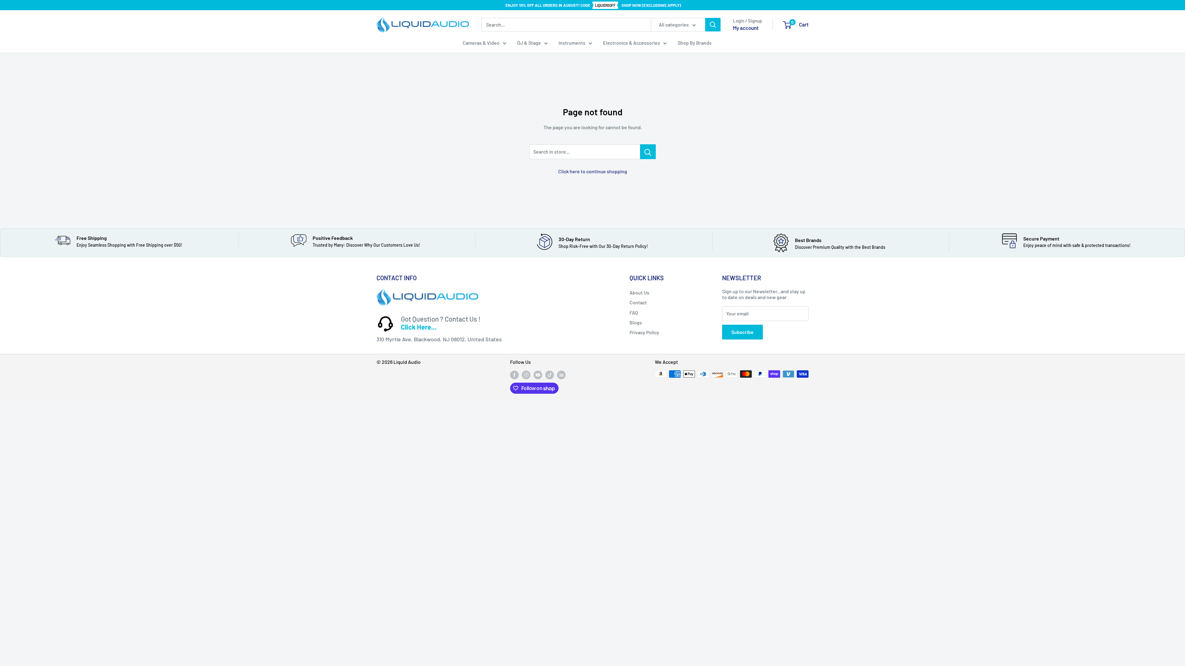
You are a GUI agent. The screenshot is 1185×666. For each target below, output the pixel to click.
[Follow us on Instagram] (526, 374)
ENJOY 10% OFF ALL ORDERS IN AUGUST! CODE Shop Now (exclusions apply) (593, 5)
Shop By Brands (695, 43)
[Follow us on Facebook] (514, 374)
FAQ (634, 312)
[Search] (713, 24)
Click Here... (419, 327)
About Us (639, 292)
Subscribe (742, 332)
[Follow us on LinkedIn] (561, 374)
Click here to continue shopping (592, 171)
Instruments (572, 43)
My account (746, 28)
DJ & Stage (529, 43)
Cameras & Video (481, 43)
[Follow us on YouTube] (538, 374)
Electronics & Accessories (631, 43)
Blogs (636, 322)
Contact (638, 302)
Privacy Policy (644, 332)
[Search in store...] (648, 151)
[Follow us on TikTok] (549, 374)
